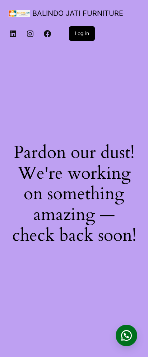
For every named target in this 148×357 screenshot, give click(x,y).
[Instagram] (30, 33)
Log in (82, 33)
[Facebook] (47, 33)
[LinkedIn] (13, 33)
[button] (126, 335)
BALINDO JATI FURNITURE (77, 13)
